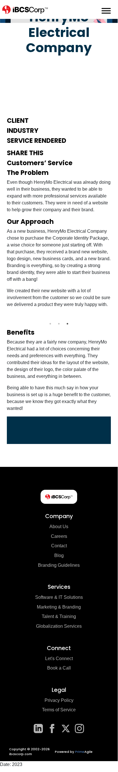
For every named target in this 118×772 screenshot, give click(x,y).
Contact (59, 545)
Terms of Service (59, 709)
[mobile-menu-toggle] (106, 9)
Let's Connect (59, 658)
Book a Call (59, 668)
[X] (66, 728)
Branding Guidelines (59, 565)
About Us (58, 526)
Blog (59, 555)
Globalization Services (59, 626)
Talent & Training (59, 616)
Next (115, 316)
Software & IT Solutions (59, 597)
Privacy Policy (59, 700)
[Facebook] (52, 728)
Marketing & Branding (59, 607)
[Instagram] (79, 728)
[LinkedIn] (38, 728)
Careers (59, 536)
